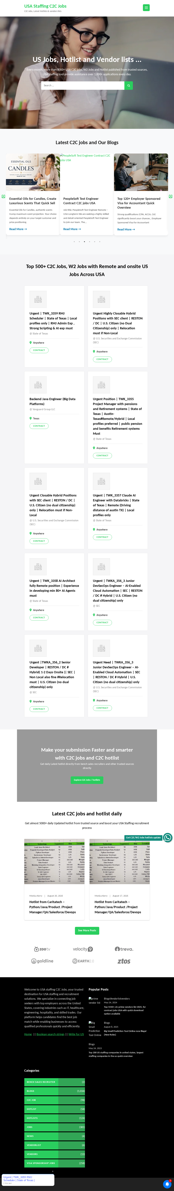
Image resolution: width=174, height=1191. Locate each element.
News (30, 1136)
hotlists (32, 1118)
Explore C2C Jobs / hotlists (87, 780)
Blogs (107, 998)
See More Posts (87, 930)
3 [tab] (84, 241)
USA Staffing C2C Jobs (45, 6)
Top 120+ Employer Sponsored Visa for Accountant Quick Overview (85, 203)
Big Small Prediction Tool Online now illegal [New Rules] (125, 1033)
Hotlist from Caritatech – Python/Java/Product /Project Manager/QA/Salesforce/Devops (52, 907)
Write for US (76, 1034)
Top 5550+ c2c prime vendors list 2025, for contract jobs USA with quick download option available (125, 1010)
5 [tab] (94, 241)
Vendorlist (115, 998)
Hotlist (31, 1109)
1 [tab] (74, 241)
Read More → (18, 229)
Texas (36, 418)
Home (28, 1034)
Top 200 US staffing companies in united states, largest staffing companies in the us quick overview (116, 1054)
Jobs (29, 1127)
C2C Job (31, 1100)
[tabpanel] (33, 194)
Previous (3, 196)
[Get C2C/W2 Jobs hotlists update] (167, 837)
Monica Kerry (35, 896)
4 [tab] (89, 241)
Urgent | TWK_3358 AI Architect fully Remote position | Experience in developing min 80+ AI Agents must (54, 588)
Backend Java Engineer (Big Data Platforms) (52, 402)
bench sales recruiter (41, 1082)
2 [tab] (79, 241)
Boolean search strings (50, 1034)
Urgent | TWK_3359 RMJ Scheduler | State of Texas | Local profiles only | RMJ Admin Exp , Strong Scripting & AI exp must (53, 321)
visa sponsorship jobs (41, 1163)
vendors (125, 998)
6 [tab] (99, 241)
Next (170, 196)
